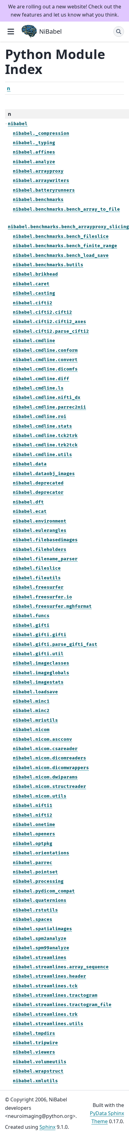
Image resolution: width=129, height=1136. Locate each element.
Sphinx (47, 1127)
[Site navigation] (11, 31)
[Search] (118, 31)
